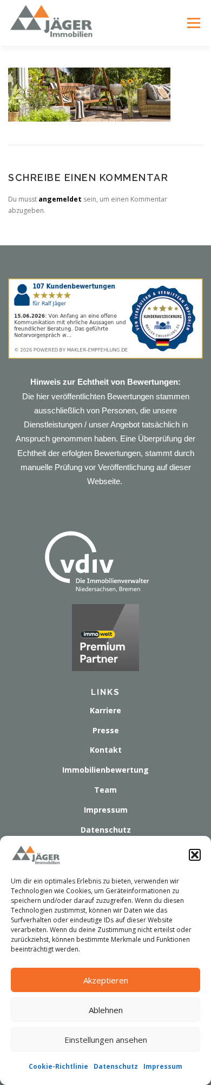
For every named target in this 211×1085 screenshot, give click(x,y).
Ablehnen (106, 1009)
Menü (193, 23)
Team (105, 790)
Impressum (162, 1066)
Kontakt (106, 750)
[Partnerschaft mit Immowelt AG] (105, 636)
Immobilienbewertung (105, 770)
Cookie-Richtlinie (58, 1066)
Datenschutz (116, 1066)
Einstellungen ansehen (105, 1039)
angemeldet (60, 199)
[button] (194, 854)
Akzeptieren (105, 980)
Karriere (105, 710)
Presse (106, 730)
